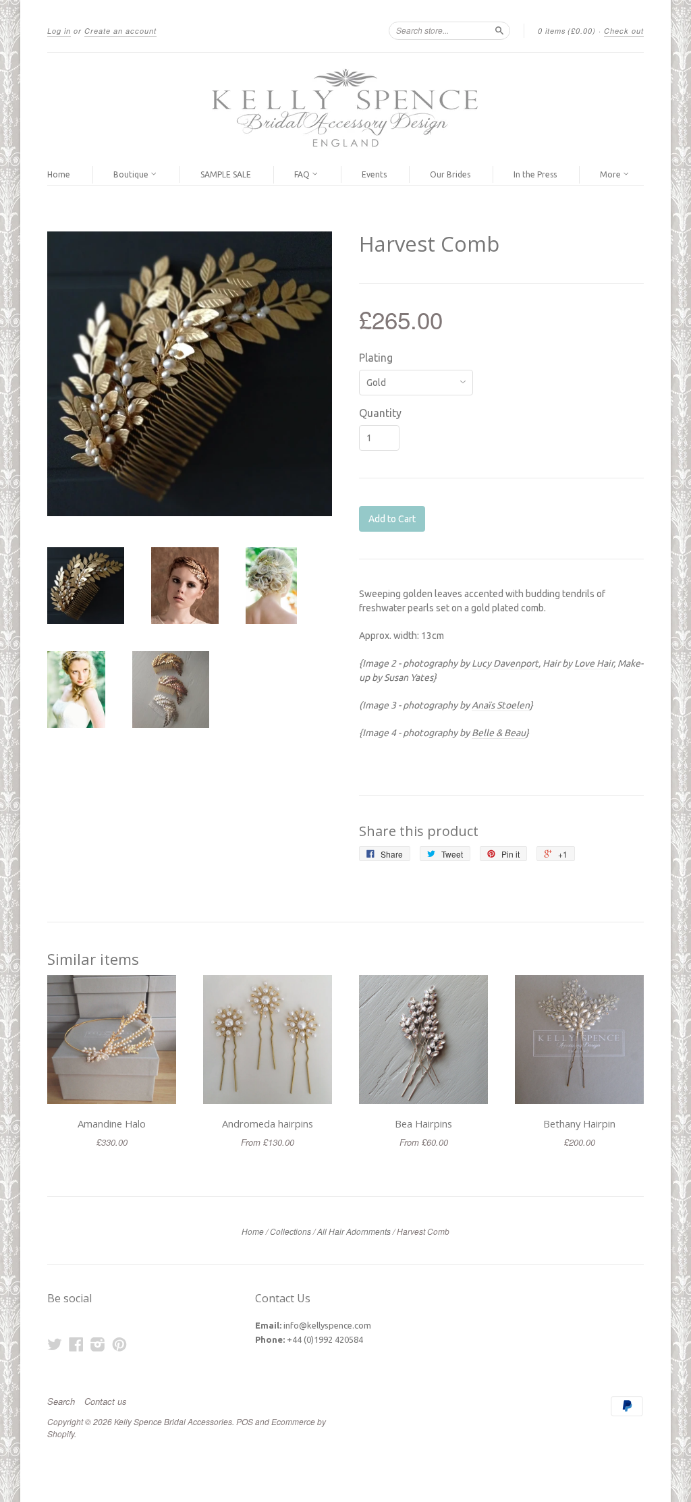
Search (61, 1401)
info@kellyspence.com (327, 1325)
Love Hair (593, 663)
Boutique (131, 174)
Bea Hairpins (423, 1123)
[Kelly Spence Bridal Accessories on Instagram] (97, 1344)
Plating (376, 358)
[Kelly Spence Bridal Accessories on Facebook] (76, 1344)
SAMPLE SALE (225, 174)
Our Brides (450, 174)
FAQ (303, 174)
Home (58, 174)
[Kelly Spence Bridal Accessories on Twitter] (54, 1344)
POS (244, 1421)
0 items (567, 31)
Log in (59, 31)
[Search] (499, 30)
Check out (624, 31)
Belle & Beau (499, 732)
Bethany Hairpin (579, 1123)
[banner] (345, 109)
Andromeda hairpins (267, 1123)
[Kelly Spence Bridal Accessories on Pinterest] (119, 1344)
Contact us (105, 1401)
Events (374, 174)
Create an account (120, 31)
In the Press (535, 174)
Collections (290, 1231)
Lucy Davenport (505, 663)
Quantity (380, 413)
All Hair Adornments (354, 1231)
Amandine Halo (112, 1123)
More (611, 174)
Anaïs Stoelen (501, 705)
